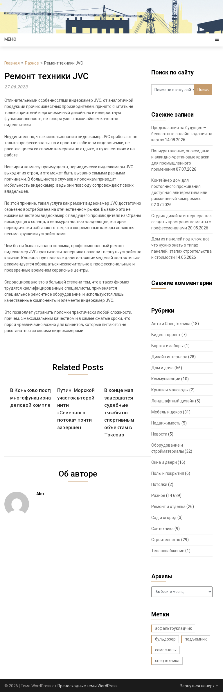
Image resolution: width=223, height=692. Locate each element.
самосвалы (166, 650)
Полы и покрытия (167, 473)
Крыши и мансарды (169, 390)
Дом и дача (162, 367)
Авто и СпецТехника (170, 323)
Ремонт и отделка (168, 506)
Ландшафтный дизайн (172, 401)
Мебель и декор (166, 412)
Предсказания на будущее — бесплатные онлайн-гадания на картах (181, 133)
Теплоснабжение (167, 550)
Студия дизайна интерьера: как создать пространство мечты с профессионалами (181, 221)
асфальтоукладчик (173, 628)
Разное (32, 63)
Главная (12, 63)
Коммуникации (165, 379)
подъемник (196, 639)
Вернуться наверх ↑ (199, 686)
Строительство (165, 539)
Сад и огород (164, 517)
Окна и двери (164, 462)
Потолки (159, 484)
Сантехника (162, 528)
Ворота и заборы (167, 345)
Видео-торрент (166, 334)
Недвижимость (166, 423)
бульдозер (165, 639)
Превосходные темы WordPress (87, 686)
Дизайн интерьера (169, 356)
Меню (10, 39)
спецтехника (167, 660)
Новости (159, 434)
